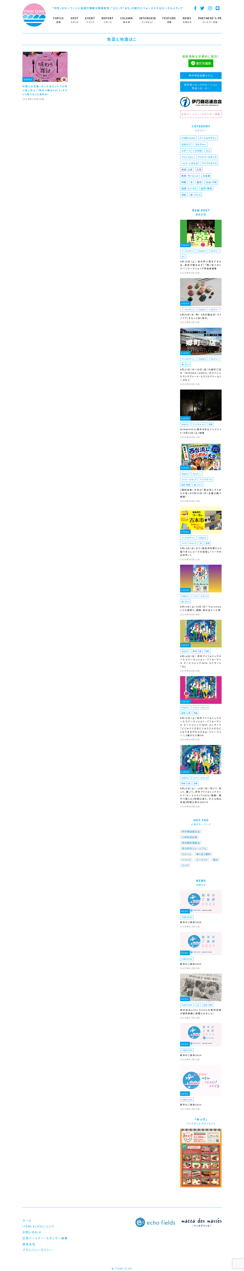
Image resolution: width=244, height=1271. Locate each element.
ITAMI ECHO (188, 138)
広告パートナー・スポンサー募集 (200, 114)
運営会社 (28, 1244)
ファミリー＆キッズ (207, 157)
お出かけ (186, 144)
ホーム (27, 1220)
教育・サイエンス (190, 175)
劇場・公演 (187, 169)
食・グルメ (195, 194)
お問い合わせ (31, 1232)
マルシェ (186, 854)
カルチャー (200, 144)
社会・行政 (211, 182)
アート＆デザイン (208, 138)
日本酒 (206, 175)
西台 (215, 859)
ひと (208, 150)
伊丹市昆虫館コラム (201, 75)
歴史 (199, 182)
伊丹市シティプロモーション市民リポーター (200, 86)
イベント (186, 859)
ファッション (187, 157)
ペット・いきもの (189, 163)
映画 (183, 182)
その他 (198, 150)
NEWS (185, 911)
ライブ (185, 865)
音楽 (183, 194)
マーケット (202, 859)
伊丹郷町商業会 (191, 842)
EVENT (28, 79)
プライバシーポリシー (37, 1250)
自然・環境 (206, 188)
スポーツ (186, 150)
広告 (199, 169)
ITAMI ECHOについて (38, 1226)
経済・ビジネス (189, 188)
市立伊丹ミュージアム (194, 848)
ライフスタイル (209, 163)
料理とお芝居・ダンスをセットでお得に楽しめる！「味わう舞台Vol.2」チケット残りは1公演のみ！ (45, 90)
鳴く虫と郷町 (203, 854)
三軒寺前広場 (189, 837)
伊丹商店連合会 (191, 831)
